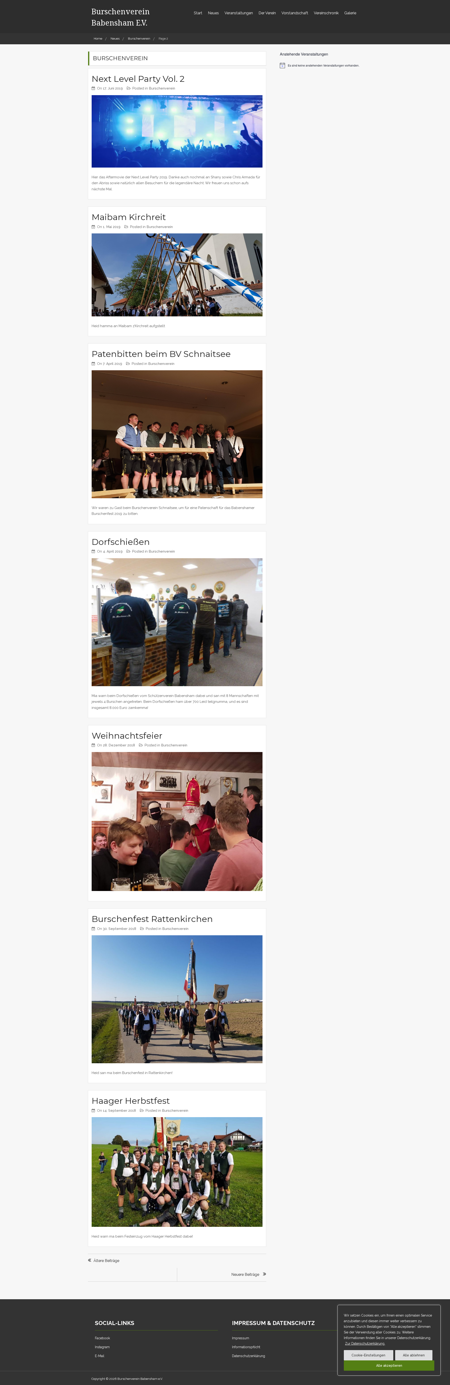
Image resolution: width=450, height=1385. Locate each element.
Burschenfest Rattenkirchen (152, 919)
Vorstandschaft (294, 13)
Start (198, 13)
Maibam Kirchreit (129, 217)
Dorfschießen (121, 542)
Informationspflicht (246, 1347)
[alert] (321, 65)
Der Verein (267, 13)
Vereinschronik (326, 13)
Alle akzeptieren (389, 1365)
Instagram (102, 1347)
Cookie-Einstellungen (368, 1355)
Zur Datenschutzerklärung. (365, 1343)
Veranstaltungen (239, 13)
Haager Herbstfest (131, 1101)
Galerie (350, 13)
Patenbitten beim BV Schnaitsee (161, 354)
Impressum (240, 1338)
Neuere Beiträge (245, 1274)
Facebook (102, 1338)
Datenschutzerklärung (248, 1356)
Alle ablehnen (414, 1355)
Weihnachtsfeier (127, 735)
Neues (213, 13)
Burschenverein (162, 88)
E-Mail (99, 1356)
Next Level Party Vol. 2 (138, 79)
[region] (389, 1340)
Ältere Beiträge (106, 1260)
